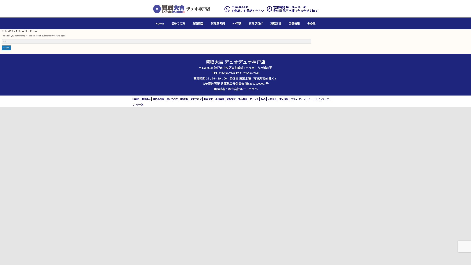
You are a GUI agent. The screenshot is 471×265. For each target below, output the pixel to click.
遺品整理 (242, 99)
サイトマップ (322, 99)
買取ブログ (256, 23)
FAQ (263, 99)
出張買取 (219, 99)
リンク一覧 (138, 104)
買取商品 (197, 23)
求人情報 (283, 99)
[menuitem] (160, 23)
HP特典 (237, 23)
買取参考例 (218, 23)
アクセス (254, 99)
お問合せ (272, 99)
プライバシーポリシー (302, 99)
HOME (159, 23)
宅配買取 (231, 99)
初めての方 (178, 23)
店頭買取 (208, 99)
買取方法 (275, 23)
